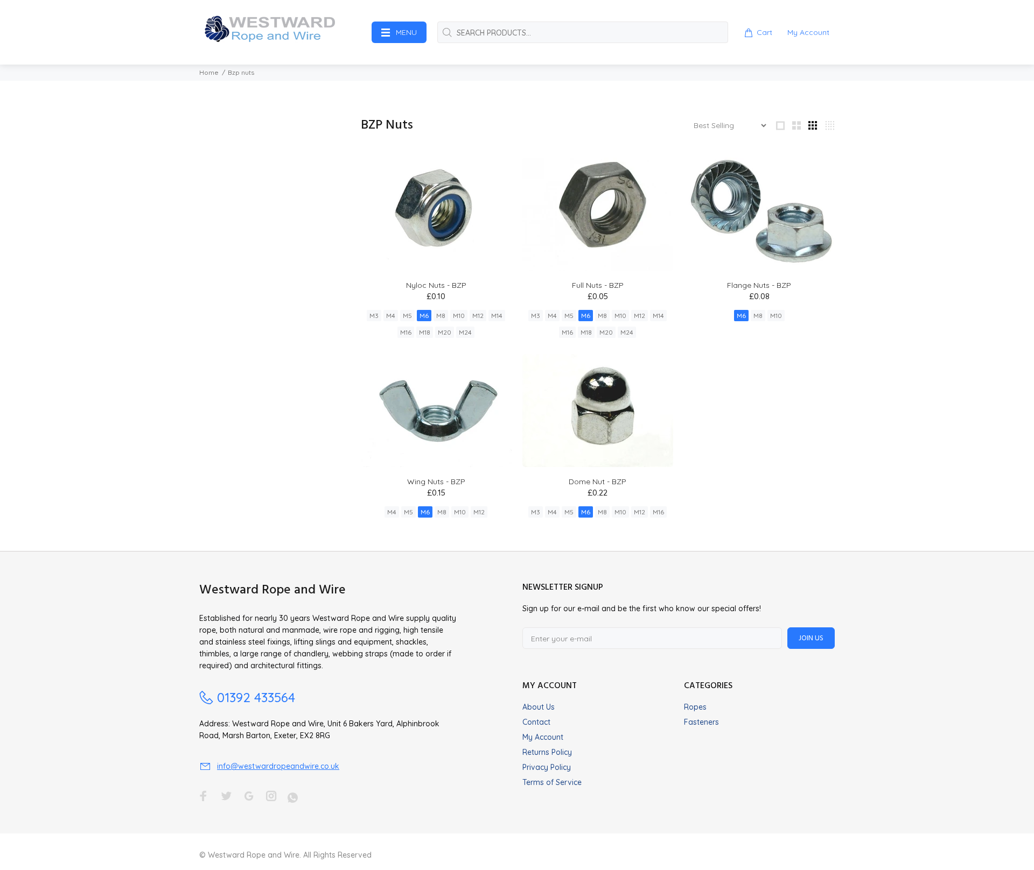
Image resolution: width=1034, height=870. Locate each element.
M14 (496, 316)
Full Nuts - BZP (598, 285)
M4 (390, 316)
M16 (405, 332)
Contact (536, 722)
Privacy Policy (546, 767)
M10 (459, 316)
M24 (465, 332)
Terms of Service (552, 782)
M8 (440, 316)
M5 (407, 316)
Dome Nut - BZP (597, 481)
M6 (424, 316)
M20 (444, 332)
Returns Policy (547, 752)
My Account (542, 737)
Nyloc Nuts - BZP (436, 285)
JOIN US (811, 638)
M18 (424, 332)
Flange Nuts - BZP (759, 285)
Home (209, 72)
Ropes (695, 707)
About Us (538, 707)
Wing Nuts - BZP (436, 481)
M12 (478, 316)
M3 (374, 316)
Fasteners (701, 722)
